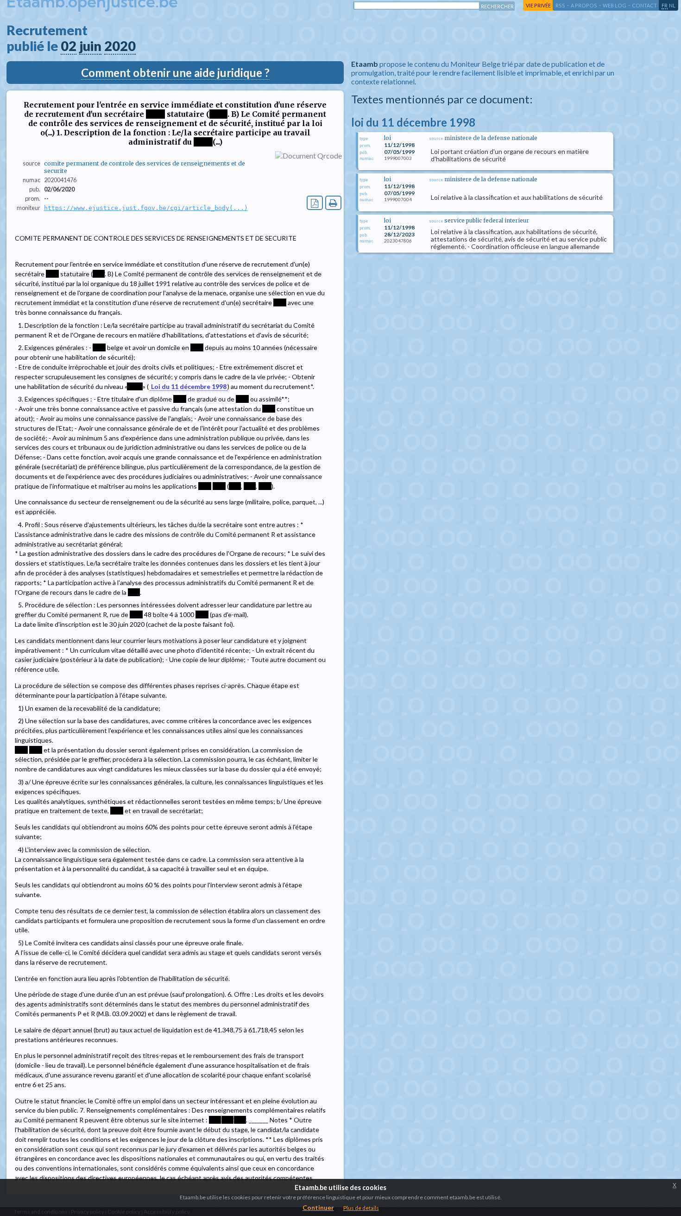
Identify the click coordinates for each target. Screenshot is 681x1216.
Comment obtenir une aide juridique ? (175, 72)
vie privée (538, 5)
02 (68, 46)
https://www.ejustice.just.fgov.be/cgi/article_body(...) (146, 207)
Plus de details (361, 1207)
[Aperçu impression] (333, 203)
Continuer (318, 1207)
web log (614, 5)
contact (644, 5)
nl (672, 5)
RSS (560, 5)
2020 (120, 46)
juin (90, 46)
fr (665, 5)
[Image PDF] (315, 203)
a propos (584, 5)
